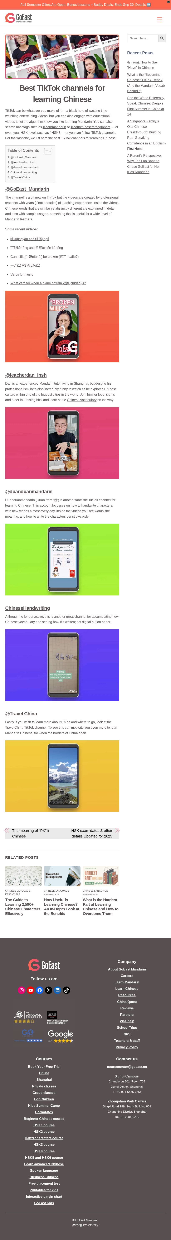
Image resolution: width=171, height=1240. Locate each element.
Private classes (44, 1086)
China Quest (127, 1002)
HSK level (28, 132)
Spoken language (44, 1170)
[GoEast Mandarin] (18, 18)
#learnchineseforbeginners (90, 127)
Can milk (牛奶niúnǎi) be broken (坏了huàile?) (44, 256)
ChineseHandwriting (23, 172)
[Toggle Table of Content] (46, 151)
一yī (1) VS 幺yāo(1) (25, 265)
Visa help (127, 1021)
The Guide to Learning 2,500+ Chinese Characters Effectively (22, 907)
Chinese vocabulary (82, 400)
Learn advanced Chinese (44, 1164)
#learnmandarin (54, 127)
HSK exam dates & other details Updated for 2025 (91, 833)
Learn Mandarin (126, 982)
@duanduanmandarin (24, 167)
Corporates (44, 1112)
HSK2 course (44, 1131)
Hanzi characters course (44, 1138)
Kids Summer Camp (44, 1105)
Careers (127, 976)
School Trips (127, 1027)
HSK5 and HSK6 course (44, 1157)
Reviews (127, 1008)
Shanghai (44, 1079)
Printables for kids (44, 1190)
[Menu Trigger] (159, 20)
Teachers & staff (127, 1040)
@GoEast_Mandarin (23, 157)
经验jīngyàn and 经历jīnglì (29, 239)
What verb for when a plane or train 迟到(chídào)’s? (48, 283)
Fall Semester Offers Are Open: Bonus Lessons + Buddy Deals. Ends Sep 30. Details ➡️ (85, 4)
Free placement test (44, 1183)
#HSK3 (55, 132)
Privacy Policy (127, 1047)
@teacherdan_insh (22, 162)
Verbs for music (21, 274)
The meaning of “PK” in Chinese (31, 833)
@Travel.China (20, 177)
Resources (127, 995)
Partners (127, 1014)
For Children (44, 1099)
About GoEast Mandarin (127, 969)
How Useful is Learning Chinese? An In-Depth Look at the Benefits (61, 907)
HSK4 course (44, 1151)
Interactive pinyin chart (44, 1196)
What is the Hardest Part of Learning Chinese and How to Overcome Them (100, 907)
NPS (127, 1034)
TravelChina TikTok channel (26, 727)
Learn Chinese (126, 988)
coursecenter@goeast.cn (127, 1067)
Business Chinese (44, 1177)
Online (44, 1073)
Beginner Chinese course (44, 1119)
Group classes (44, 1093)
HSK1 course (44, 1125)
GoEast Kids (44, 1203)
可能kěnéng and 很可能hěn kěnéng (36, 248)
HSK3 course (44, 1144)
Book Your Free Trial (44, 1067)
